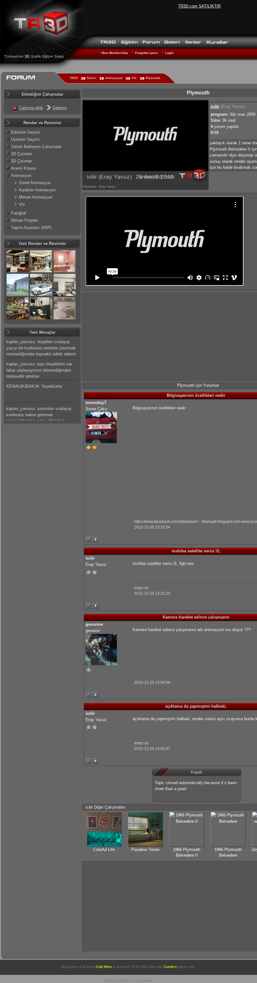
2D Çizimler (21, 153)
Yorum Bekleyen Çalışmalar (36, 146)
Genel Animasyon (35, 182)
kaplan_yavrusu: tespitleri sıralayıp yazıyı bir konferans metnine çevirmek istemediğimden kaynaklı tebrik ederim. (41, 347)
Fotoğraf (18, 213)
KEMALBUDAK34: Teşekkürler (34, 386)
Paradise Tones (145, 849)
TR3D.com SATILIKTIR (199, 6)
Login (169, 53)
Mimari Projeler (24, 220)
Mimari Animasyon (35, 197)
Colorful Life (104, 849)
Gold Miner (104, 967)
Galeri (91, 78)
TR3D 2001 (139, 967)
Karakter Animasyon (37, 190)
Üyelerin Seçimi (25, 139)
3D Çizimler (21, 161)
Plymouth (153, 78)
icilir (215, 106)
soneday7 (96, 402)
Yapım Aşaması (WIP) (31, 227)
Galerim (60, 107)
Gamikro (170, 967)
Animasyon (114, 78)
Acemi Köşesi (23, 168)
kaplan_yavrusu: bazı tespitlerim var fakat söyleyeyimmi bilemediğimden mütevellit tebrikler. (39, 370)
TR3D (74, 78)
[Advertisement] (185, 459)
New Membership (115, 53)
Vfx (134, 78)
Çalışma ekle (31, 107)
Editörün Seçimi (25, 132)
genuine (94, 624)
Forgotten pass (146, 53)
